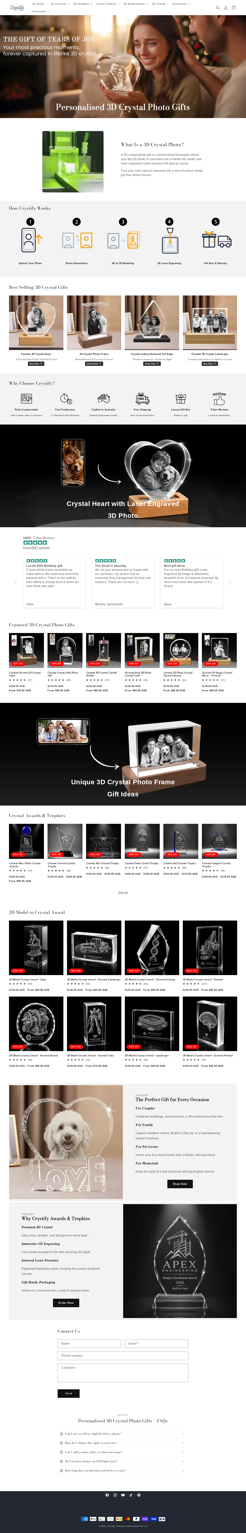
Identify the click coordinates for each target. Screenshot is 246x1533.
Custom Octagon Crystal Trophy (216, 865)
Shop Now (150, 364)
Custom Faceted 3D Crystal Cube (25, 674)
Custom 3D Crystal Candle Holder (101, 674)
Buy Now (34, 364)
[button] (39, 4)
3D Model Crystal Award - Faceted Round (33, 1055)
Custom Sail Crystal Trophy (179, 863)
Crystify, (111, 1526)
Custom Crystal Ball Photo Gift (63, 674)
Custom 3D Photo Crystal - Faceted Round (178, 674)
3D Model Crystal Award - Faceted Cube (90, 1055)
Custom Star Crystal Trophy (102, 863)
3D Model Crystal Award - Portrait (203, 979)
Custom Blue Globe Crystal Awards (24, 865)
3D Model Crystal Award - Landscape (147, 1055)
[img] (124, 542)
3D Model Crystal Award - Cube (27, 979)
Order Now (92, 364)
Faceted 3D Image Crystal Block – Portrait (217, 674)
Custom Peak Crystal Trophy (142, 863)
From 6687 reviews (36, 547)
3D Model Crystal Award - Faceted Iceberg (150, 979)
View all (123, 892)
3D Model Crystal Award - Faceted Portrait (208, 1055)
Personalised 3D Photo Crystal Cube (138, 674)
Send (68, 1393)
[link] (30, 237)
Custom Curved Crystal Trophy (61, 865)
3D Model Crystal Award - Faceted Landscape (94, 979)
